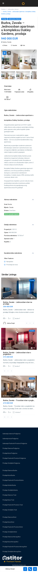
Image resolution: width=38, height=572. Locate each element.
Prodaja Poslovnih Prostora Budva (13, 480)
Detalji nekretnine (10, 225)
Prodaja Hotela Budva (9, 485)
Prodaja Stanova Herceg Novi (11, 537)
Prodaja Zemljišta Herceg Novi (12, 551)
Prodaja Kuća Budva (9, 475)
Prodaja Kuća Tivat (8, 500)
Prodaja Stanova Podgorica (11, 448)
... (3, 315)
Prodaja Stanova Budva (10, 470)
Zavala (9, 42)
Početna (3, 9)
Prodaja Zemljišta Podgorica (11, 463)
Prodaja (4, 19)
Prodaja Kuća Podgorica (10, 453)
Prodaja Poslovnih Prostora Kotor (13, 527)
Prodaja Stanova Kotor (9, 517)
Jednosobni (11, 9)
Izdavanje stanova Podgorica (11, 433)
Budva (5, 42)
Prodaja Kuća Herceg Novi (10, 542)
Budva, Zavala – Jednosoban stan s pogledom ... (17, 353)
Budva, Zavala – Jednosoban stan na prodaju (17, 303)
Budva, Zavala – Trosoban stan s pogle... (19, 400)
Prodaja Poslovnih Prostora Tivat (13, 505)
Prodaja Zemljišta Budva (10, 490)
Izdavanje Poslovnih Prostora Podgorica (15, 443)
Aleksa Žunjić (11, 323)
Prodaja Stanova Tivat (9, 495)
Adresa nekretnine (10, 199)
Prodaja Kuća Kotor (8, 522)
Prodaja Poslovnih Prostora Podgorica (14, 458)
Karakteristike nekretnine (13, 253)
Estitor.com (22, 565)
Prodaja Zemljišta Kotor (10, 532)
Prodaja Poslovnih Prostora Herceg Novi (15, 546)
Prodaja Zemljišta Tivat (10, 510)
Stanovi (17, 9)
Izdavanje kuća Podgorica (10, 438)
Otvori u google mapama (12, 214)
